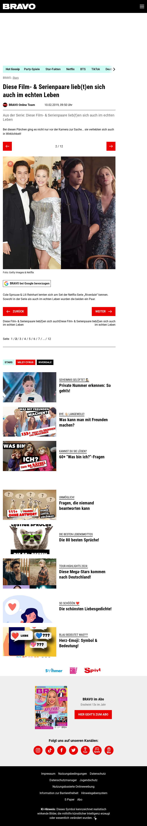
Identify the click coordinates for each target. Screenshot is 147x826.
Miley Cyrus (26, 362)
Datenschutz (98, 773)
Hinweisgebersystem (94, 793)
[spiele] (97, 750)
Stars (16, 77)
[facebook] (61, 750)
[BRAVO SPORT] (93, 670)
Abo (79, 799)
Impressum (48, 773)
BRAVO (7, 77)
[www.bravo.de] (19, 6)
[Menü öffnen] (142, 6)
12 (49, 339)
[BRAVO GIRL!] (73, 670)
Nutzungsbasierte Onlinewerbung (73, 786)
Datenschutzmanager (63, 780)
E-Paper (69, 799)
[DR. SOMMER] (54, 670)
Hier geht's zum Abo (93, 714)
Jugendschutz (89, 780)
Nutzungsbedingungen (72, 773)
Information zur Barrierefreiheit (59, 793)
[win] (109, 750)
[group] (57, 69)
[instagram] (38, 750)
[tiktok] (49, 750)
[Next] (112, 69)
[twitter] (73, 750)
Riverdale (45, 362)
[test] (85, 750)
